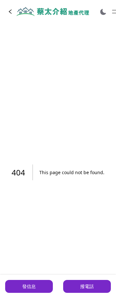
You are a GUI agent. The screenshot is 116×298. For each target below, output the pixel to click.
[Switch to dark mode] (103, 11)
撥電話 (87, 286)
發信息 (29, 286)
